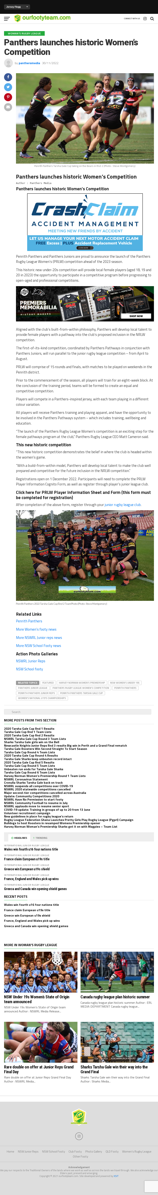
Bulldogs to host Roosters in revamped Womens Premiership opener (52, 823)
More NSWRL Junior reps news (39, 637)
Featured (48, 683)
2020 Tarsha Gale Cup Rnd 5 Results (29, 762)
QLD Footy (112, 1151)
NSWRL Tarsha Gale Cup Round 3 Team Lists (35, 738)
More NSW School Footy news (38, 645)
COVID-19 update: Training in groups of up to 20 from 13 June (47, 809)
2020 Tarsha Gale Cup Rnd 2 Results (29, 735)
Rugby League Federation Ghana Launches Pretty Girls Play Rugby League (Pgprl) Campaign (68, 819)
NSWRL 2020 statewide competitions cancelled (37, 789)
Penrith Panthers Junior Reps (36, 693)
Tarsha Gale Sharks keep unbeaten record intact (38, 759)
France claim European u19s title (26, 859)
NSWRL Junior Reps (31, 661)
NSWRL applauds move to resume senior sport (36, 806)
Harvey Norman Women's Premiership (82, 683)
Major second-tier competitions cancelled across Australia (45, 792)
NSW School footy (29, 669)
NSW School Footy (53, 1151)
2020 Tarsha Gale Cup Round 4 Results (31, 755)
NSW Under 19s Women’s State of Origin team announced (36, 999)
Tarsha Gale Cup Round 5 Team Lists (29, 765)
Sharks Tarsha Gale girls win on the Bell (31, 742)
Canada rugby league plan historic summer (115, 996)
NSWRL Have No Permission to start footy (33, 799)
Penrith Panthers (29, 621)
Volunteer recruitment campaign (27, 813)
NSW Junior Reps (28, 1151)
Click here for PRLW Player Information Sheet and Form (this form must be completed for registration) (83, 495)
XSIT (116, 1176)
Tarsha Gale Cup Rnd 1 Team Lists (27, 732)
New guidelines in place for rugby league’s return (38, 816)
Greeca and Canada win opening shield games (35, 889)
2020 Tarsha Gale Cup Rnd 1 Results (29, 728)
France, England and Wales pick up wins (31, 879)
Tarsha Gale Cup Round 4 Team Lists (29, 752)
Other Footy (80, 1156)
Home (10, 1151)
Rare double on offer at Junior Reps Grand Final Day (39, 1069)
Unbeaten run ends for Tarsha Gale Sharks (33, 769)
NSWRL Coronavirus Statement (26, 779)
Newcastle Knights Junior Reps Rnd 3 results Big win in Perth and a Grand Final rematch (65, 745)
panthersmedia (29, 63)
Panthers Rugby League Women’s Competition (81, 688)
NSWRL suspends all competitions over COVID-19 (38, 786)
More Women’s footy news (36, 629)
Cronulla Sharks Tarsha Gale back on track (33, 782)
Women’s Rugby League (136, 1151)
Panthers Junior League (32, 688)
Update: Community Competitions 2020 (31, 796)
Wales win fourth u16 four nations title (31, 849)
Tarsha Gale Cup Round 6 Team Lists (29, 772)
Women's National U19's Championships (42, 698)
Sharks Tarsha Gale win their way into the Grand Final (114, 1069)
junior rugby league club (123, 504)
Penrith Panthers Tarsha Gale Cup (81, 693)
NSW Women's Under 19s (125, 683)
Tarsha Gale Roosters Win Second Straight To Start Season (45, 748)
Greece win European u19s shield (27, 869)
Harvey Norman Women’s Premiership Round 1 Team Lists (45, 775)
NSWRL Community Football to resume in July (36, 803)
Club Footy (75, 1151)
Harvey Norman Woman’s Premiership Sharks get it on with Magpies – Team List (60, 826)
